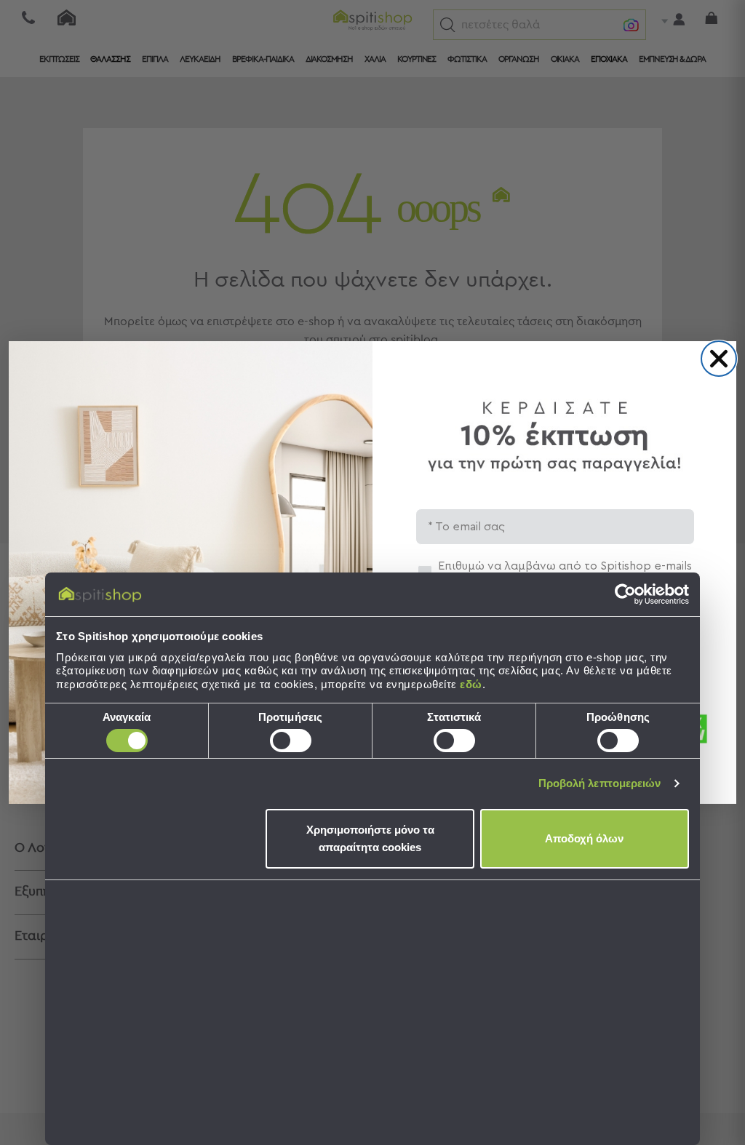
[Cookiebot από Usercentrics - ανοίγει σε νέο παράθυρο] (625, 594)
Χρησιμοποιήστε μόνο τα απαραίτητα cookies (370, 838)
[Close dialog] (718, 358)
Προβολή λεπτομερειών (599, 783)
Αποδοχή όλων (584, 838)
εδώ (471, 684)
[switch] (290, 740)
